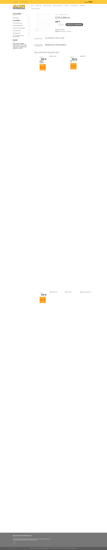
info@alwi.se (73, 548)
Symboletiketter (17, 30)
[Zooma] (36, 29)
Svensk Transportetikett (19, 28)
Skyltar (66, 5)
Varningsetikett (16, 33)
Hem (32, 5)
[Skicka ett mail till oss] (14, 543)
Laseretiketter (16, 20)
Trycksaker (47, 5)
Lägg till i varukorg (74, 24)
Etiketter (38, 5)
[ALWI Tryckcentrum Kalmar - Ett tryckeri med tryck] (20, 7)
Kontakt (82, 5)
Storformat (74, 5)
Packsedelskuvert (17, 23)
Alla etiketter (16, 18)
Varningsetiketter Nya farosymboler (18, 36)
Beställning (35, 8)
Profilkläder (57, 5)
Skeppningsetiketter (18, 25)
